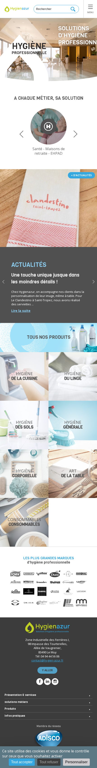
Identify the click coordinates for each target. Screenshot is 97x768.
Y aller (47, 670)
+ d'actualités (81, 175)
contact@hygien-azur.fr (47, 660)
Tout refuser (48, 762)
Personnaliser (76, 762)
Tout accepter (21, 762)
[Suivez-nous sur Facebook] (39, 681)
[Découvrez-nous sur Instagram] (55, 681)
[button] (21, 134)
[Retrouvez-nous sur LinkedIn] (47, 681)
